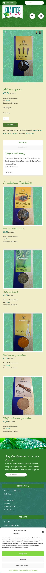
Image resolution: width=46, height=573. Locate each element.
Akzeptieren (23, 554)
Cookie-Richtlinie (13, 570)
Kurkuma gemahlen (14, 355)
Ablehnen (23, 559)
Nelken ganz (30, 133)
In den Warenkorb (10, 124)
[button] (43, 532)
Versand (8, 100)
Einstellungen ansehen (23, 565)
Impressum (34, 570)
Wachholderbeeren (13, 228)
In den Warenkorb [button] (24, 222)
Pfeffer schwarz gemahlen (17, 418)
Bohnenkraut (10, 292)
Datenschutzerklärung (24, 570)
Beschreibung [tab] (23, 142)
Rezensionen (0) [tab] (23, 147)
